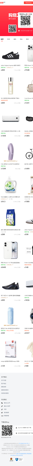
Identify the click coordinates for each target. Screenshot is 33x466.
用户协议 (3, 383)
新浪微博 (6, 412)
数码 (27, 39)
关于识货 (3, 380)
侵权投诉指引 (5, 390)
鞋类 (8, 39)
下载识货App (28, 2)
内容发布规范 (5, 393)
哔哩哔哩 (6, 415)
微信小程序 (7, 406)
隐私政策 (3, 386)
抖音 (5, 409)
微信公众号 (7, 403)
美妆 (21, 39)
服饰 (15, 39)
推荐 (2, 39)
